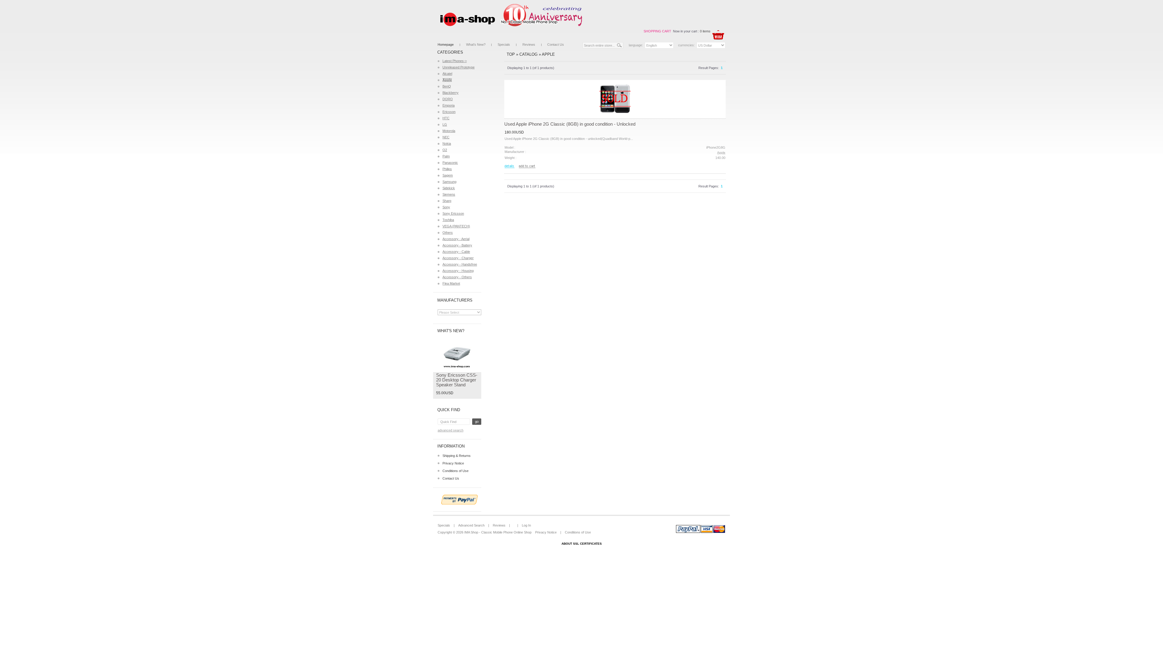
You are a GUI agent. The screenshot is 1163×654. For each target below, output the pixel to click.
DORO (447, 99)
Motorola (448, 131)
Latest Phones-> (454, 61)
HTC (445, 118)
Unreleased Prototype (458, 67)
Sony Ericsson (453, 213)
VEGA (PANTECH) (456, 226)
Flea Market (451, 283)
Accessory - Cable (456, 251)
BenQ (446, 86)
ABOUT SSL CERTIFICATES (582, 543)
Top (511, 54)
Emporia (448, 105)
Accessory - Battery (457, 245)
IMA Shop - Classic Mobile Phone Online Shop (498, 532)
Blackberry (450, 92)
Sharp (446, 201)
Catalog (528, 54)
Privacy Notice (453, 463)
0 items (705, 31)
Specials (504, 44)
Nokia (446, 143)
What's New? (475, 44)
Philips (447, 169)
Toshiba (448, 220)
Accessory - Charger (458, 258)
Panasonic (450, 162)
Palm (446, 156)
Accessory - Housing (458, 270)
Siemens (448, 194)
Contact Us (555, 44)
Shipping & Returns (456, 455)
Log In (526, 525)
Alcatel (447, 73)
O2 (444, 150)
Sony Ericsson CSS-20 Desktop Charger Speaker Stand (456, 379)
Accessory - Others (457, 277)
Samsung (449, 181)
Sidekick (448, 188)
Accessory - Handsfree (459, 264)
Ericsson (449, 112)
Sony (446, 207)
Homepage (446, 44)
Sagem (447, 175)
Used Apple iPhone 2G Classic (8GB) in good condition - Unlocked (569, 124)
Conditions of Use (455, 471)
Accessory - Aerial (455, 239)
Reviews (528, 44)
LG (444, 124)
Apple (548, 54)
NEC (445, 137)
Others (447, 232)
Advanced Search (450, 430)
